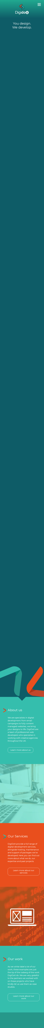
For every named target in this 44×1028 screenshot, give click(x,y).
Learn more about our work (23, 997)
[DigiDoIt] (22, 9)
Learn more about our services (23, 871)
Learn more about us (20, 750)
